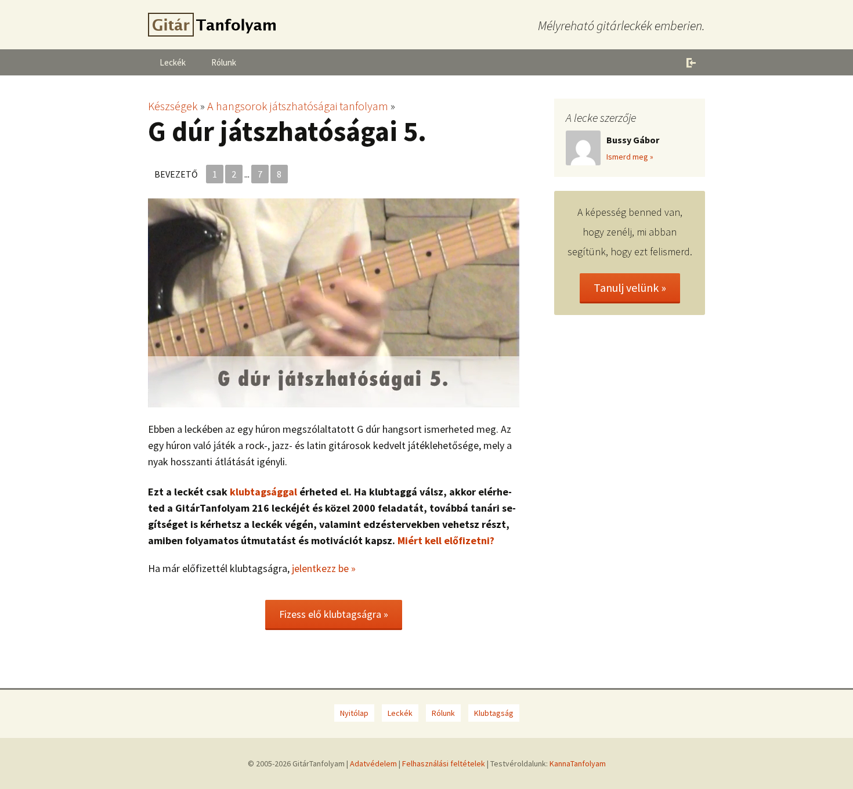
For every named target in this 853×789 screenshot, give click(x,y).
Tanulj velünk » (630, 287)
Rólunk (223, 62)
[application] (333, 302)
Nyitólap (354, 713)
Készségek (173, 106)
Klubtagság (494, 713)
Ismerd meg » (629, 156)
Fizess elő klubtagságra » (333, 614)
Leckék (173, 62)
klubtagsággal (263, 491)
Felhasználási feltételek (443, 763)
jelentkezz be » (324, 568)
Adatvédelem (373, 763)
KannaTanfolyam (578, 763)
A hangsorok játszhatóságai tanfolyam (297, 106)
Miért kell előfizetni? (445, 540)
